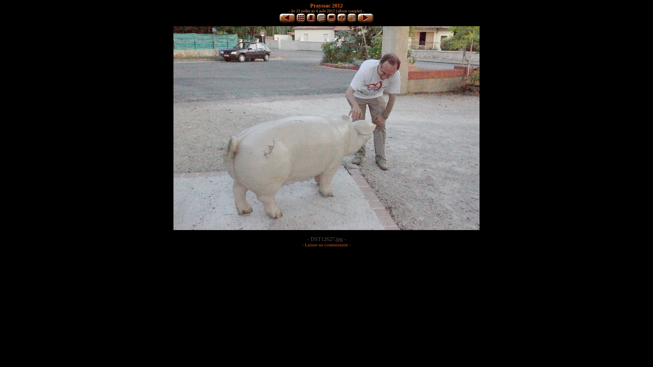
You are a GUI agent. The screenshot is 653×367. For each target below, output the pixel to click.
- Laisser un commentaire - (326, 244)
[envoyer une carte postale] (352, 21)
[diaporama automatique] (342, 21)
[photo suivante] (365, 21)
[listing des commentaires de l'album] (321, 21)
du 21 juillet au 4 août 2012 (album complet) (326, 11)
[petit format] (301, 21)
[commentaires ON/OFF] (331, 21)
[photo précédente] (287, 21)
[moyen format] (311, 21)
